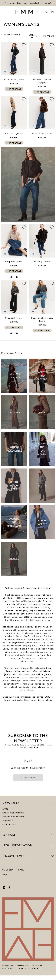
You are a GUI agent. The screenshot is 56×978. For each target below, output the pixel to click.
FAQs (5, 808)
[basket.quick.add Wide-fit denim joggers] (33, 72)
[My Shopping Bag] (52, 12)
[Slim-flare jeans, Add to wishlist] (24, 45)
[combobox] (33, 36)
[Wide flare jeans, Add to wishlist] (52, 99)
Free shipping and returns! (28, 3)
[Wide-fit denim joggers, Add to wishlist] (52, 45)
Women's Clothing (12, 34)
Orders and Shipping (13, 812)
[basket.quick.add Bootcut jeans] (5, 126)
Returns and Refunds (13, 816)
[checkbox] (12, 768)
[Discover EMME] (52, 856)
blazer (9, 655)
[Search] (47, 12)
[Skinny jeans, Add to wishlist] (52, 227)
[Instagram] (3, 887)
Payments (7, 820)
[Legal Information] (52, 845)
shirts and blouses (33, 651)
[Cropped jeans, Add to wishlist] (24, 227)
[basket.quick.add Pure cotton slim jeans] (33, 310)
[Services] (52, 835)
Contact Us (8, 824)
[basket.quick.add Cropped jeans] (5, 254)
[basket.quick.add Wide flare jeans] (33, 126)
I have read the (29, 767)
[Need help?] (52, 803)
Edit (4, 875)
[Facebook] (9, 887)
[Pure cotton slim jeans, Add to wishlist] (52, 283)
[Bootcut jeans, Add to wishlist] (24, 99)
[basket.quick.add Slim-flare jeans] (5, 72)
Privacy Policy (37, 767)
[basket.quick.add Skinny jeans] (33, 254)
